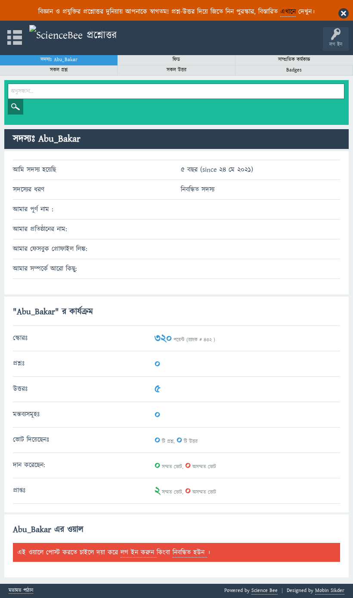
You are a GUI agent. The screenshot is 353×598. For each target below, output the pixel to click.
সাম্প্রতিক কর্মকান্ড (294, 59)
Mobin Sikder (329, 590)
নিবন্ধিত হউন (190, 552)
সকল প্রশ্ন (59, 70)
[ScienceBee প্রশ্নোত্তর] (73, 35)
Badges (294, 70)
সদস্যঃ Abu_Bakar (58, 59)
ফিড (176, 59)
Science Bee (264, 590)
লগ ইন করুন (139, 552)
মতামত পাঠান (21, 591)
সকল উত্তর (176, 70)
